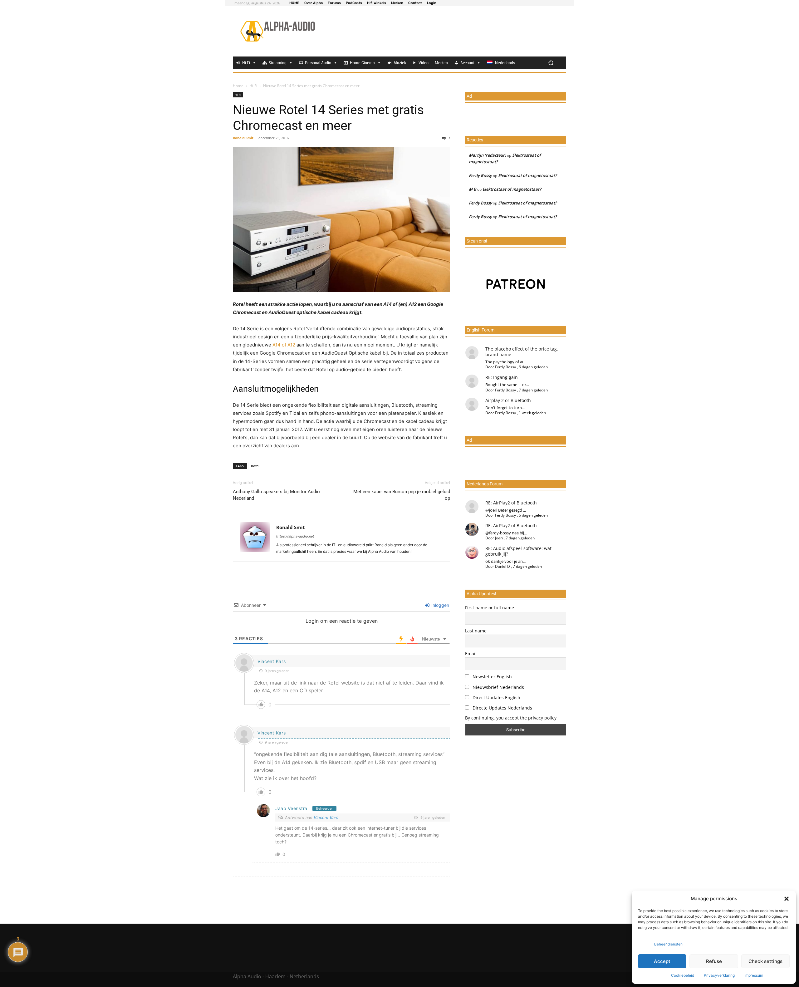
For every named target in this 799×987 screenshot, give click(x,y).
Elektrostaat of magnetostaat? (527, 175)
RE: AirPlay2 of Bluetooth (511, 503)
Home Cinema (362, 62)
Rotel (255, 466)
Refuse (714, 961)
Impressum (753, 975)
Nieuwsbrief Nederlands (497, 687)
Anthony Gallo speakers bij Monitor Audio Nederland (276, 495)
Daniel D (502, 566)
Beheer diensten (668, 944)
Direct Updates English (495, 697)
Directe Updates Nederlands (501, 708)
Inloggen (439, 605)
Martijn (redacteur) (487, 155)
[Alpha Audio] (277, 31)
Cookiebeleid (682, 975)
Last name (476, 631)
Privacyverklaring (719, 975)
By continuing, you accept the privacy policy (510, 718)
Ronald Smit (243, 137)
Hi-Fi (246, 62)
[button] (786, 899)
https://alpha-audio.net (295, 536)
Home (238, 85)
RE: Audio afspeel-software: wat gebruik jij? (518, 551)
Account (467, 62)
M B (472, 189)
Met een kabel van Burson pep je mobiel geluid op (401, 495)
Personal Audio (318, 62)
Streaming (278, 62)
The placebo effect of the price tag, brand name (521, 351)
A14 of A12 (283, 345)
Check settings (765, 961)
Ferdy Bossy (480, 175)
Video (424, 62)
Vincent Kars (271, 661)
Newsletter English (491, 677)
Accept (662, 961)
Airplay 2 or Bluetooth (508, 400)
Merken (441, 62)
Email (471, 653)
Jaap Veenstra (291, 808)
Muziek (400, 62)
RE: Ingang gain (501, 377)
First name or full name (489, 608)
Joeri (499, 538)
